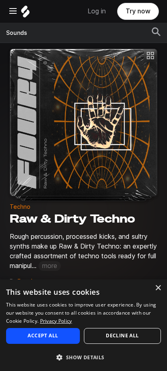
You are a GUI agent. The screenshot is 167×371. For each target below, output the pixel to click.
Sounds (16, 33)
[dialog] (83, 325)
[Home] (25, 13)
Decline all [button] (122, 335)
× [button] (158, 288)
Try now (138, 11)
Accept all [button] (43, 335)
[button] (83, 357)
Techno (20, 207)
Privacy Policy (56, 320)
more (49, 266)
